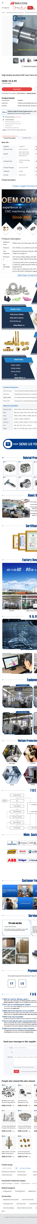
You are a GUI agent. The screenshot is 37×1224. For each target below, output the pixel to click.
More (3, 1211)
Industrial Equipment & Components (14, 12)
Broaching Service (20, 1191)
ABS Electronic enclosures (8, 1172)
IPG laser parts (21, 1172)
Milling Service (32, 1191)
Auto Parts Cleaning (8, 1208)
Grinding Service (7, 1191)
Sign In (4, 130)
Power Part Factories (27, 1199)
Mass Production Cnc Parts (24, 1208)
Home (3, 12)
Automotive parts (22, 1175)
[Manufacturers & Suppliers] (18, 3)
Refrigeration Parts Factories (10, 1199)
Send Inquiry (17, 89)
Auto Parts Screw (21, 1204)
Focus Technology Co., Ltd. (21, 1217)
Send (16, 1071)
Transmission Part (8, 1204)
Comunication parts (7, 1175)
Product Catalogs (26, 1168)
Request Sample (31, 93)
